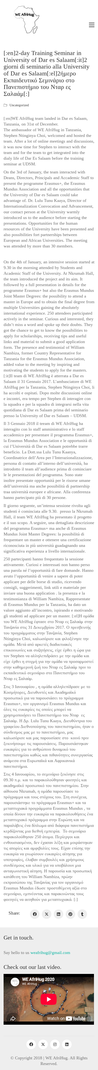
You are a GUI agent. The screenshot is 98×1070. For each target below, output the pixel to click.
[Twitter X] (46, 914)
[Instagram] (55, 1044)
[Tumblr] (82, 914)
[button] (91, 25)
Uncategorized (19, 105)
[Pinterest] (70, 914)
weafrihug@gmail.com (50, 952)
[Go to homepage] (21, 25)
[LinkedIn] (58, 914)
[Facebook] (34, 914)
